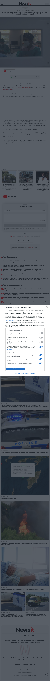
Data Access (25, 373)
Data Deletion (17, 373)
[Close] (47, 307)
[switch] (41, 333)
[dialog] (25, 340)
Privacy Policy (32, 373)
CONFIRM (15, 368)
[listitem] (25, 330)
